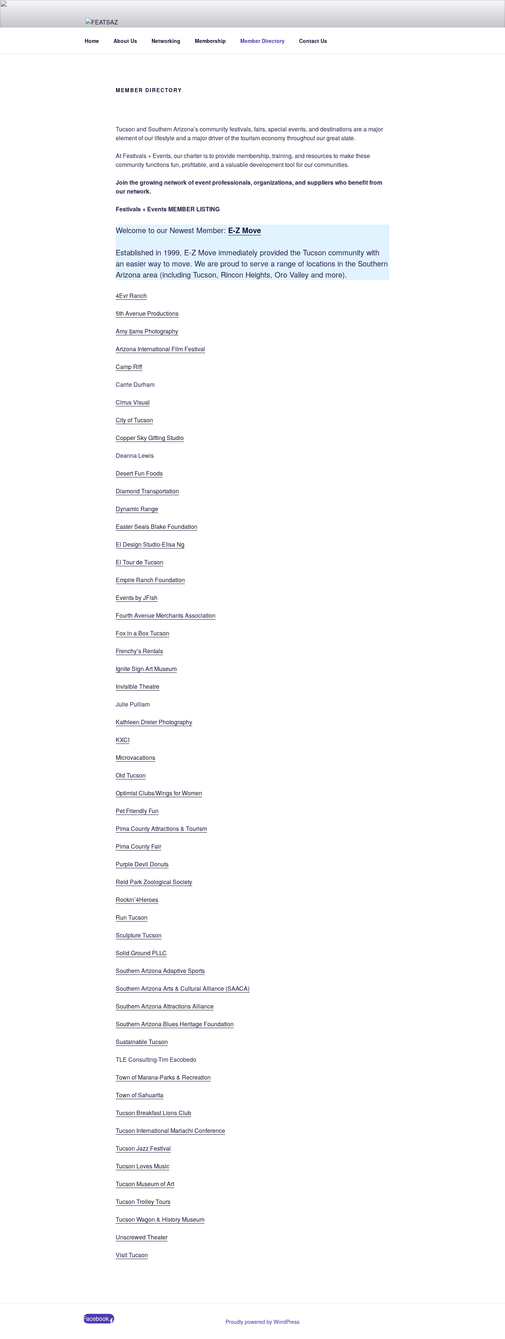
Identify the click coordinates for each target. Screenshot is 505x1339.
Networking (166, 40)
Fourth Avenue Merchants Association (166, 615)
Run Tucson (132, 917)
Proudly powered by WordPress (262, 1321)
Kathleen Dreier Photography (154, 722)
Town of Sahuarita (139, 1095)
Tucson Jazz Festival (143, 1148)
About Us (125, 40)
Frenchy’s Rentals (139, 651)
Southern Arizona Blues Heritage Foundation (175, 1024)
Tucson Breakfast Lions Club (153, 1112)
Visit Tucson (132, 1255)
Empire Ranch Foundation (150, 579)
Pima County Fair (138, 846)
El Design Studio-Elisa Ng (150, 544)
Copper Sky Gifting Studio (150, 437)
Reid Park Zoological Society (154, 881)
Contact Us (313, 40)
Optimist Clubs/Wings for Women (159, 793)
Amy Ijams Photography (147, 331)
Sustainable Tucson (142, 1041)
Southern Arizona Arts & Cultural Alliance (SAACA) (183, 988)
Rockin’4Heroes (137, 899)
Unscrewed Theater (141, 1237)
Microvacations (135, 757)
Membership (210, 40)
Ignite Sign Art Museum (146, 668)
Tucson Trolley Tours (143, 1201)
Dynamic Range (137, 508)
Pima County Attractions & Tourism (161, 828)
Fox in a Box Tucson (142, 633)
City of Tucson (134, 420)
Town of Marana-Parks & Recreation (163, 1077)
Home (92, 40)
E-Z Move (244, 230)
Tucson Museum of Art (145, 1183)
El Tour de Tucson (139, 562)
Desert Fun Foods (139, 473)
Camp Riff (129, 366)
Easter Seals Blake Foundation (156, 526)
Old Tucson (131, 775)
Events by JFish (136, 597)
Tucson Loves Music (142, 1166)
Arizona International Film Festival (160, 349)
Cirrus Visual (133, 402)
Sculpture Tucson (139, 935)
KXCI (122, 739)
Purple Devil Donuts (142, 864)
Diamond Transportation (147, 491)
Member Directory (262, 40)
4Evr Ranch (131, 295)
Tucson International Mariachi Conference (170, 1130)
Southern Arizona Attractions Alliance (165, 1006)
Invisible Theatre (137, 686)
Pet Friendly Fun (137, 810)
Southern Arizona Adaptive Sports (160, 970)
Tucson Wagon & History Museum (160, 1219)
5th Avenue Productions (147, 313)
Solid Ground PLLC (141, 953)
